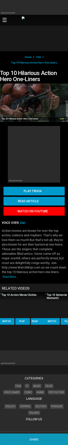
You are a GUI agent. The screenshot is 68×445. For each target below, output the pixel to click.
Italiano (34, 412)
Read (35, 321)
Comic (28, 392)
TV (27, 386)
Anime (40, 392)
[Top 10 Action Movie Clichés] (22, 305)
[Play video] (34, 102)
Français (57, 406)
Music (37, 386)
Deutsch (40, 406)
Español (25, 406)
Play (22, 321)
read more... (10, 276)
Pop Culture (56, 392)
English (10, 406)
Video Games (12, 392)
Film (18, 386)
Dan (22, 223)
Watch (6, 321)
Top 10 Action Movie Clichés (18, 295)
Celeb (48, 386)
